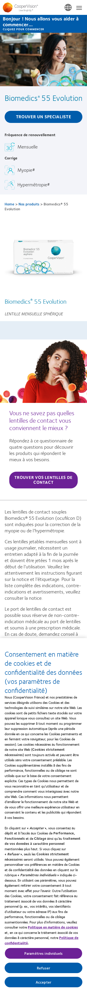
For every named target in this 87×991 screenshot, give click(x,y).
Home (9, 204)
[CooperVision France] (43, 7)
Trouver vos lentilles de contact (43, 479)
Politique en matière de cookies (53, 927)
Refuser (43, 968)
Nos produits (29, 204)
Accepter (43, 982)
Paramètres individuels (43, 953)
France (68, 7)
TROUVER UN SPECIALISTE (43, 116)
